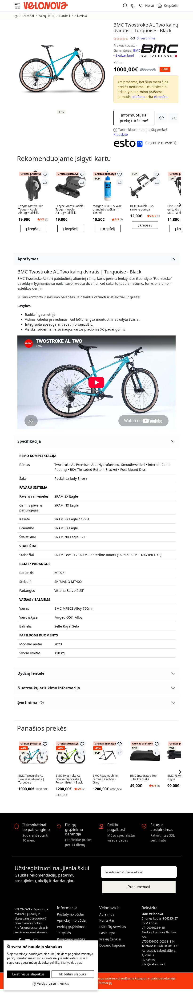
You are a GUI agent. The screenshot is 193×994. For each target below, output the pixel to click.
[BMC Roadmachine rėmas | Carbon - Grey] (107, 755)
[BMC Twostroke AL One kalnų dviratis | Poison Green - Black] (70, 755)
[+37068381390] (133, 5)
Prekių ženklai (110, 939)
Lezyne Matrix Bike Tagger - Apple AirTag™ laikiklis (30, 209)
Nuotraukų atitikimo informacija (48, 687)
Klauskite (120, 134)
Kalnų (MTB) (47, 16)
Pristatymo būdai (70, 914)
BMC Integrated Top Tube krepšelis (143, 777)
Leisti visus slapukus (28, 974)
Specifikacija (29, 441)
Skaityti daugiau (72, 963)
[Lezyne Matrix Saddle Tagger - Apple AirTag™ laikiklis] (70, 186)
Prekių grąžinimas (71, 926)
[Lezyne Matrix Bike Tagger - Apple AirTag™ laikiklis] (33, 186)
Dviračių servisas (112, 926)
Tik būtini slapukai (72, 974)
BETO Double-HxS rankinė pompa (142, 207)
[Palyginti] (45, 182)
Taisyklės (64, 933)
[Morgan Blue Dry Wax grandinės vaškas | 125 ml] (107, 186)
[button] (168, 6)
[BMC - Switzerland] (159, 50)
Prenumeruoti (139, 887)
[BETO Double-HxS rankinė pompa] (145, 186)
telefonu (138, 96)
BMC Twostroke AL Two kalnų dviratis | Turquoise (31, 779)
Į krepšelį (33, 228)
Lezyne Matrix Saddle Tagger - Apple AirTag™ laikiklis (70, 209)
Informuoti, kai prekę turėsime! (134, 118)
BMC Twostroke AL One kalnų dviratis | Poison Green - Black (69, 779)
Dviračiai (28, 16)
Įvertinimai (30, 702)
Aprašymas (27, 258)
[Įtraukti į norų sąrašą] (161, 117)
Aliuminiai (81, 16)
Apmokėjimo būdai (72, 920)
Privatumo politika (71, 939)
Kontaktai (106, 920)
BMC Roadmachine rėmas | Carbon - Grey (105, 779)
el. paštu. (161, 96)
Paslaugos (107, 933)
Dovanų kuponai (112, 945)
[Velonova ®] (47, 5)
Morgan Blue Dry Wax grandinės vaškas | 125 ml (107, 209)
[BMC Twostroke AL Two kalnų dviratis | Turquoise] (33, 755)
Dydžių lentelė (30, 673)
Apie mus (106, 914)
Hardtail (64, 16)
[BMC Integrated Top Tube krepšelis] (145, 755)
